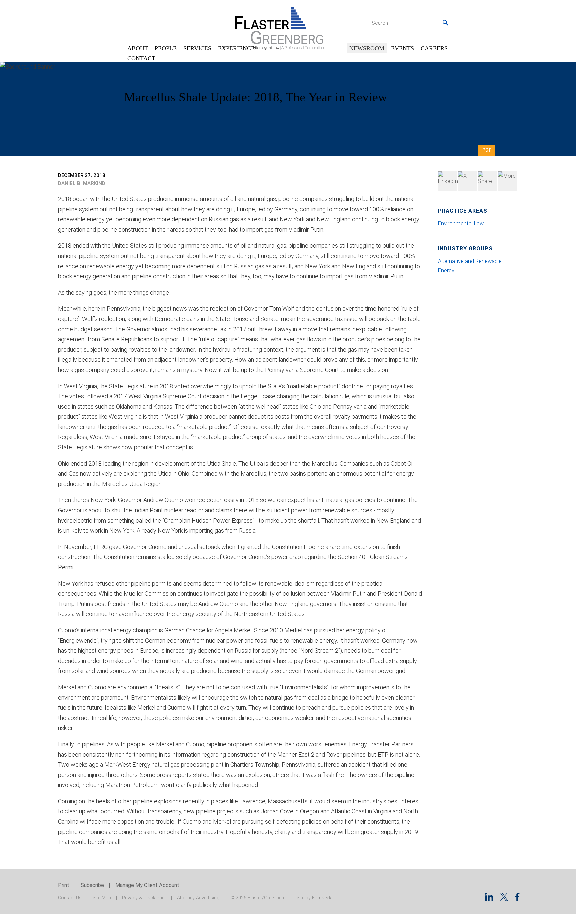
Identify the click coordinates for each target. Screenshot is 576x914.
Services (197, 48)
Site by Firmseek (314, 898)
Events (402, 48)
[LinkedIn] (447, 181)
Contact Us (70, 898)
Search (380, 23)
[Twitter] (467, 181)
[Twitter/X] (504, 898)
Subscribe (92, 885)
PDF (486, 150)
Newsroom (366, 48)
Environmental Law (461, 223)
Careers (434, 48)
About (137, 48)
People (166, 48)
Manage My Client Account (147, 885)
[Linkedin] (489, 898)
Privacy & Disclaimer (144, 898)
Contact (141, 58)
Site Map (102, 898)
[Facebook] (487, 181)
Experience (236, 48)
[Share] (507, 181)
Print (63, 885)
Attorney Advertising (198, 898)
